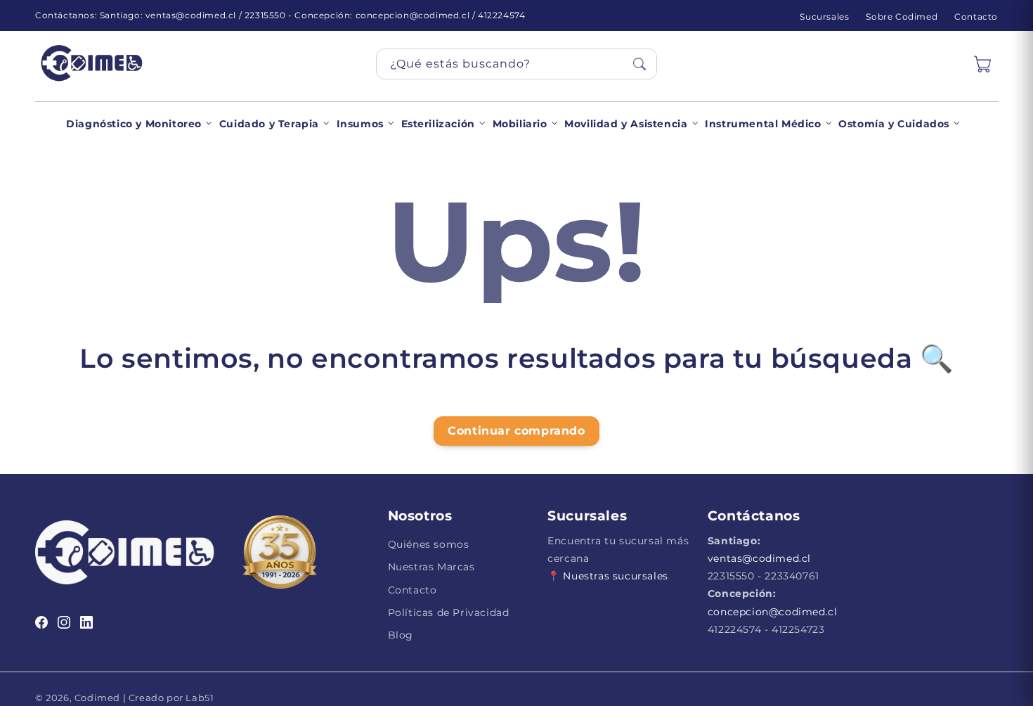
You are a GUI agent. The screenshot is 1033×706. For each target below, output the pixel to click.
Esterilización (438, 123)
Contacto (976, 16)
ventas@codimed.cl (759, 558)
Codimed (97, 697)
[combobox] (516, 64)
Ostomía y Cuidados (893, 123)
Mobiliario (520, 123)
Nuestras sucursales (615, 576)
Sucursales (824, 16)
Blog (400, 635)
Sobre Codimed (901, 16)
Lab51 (198, 697)
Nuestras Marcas (431, 566)
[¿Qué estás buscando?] (639, 64)
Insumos (360, 123)
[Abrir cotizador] (982, 64)
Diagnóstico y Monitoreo (134, 123)
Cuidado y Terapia (269, 123)
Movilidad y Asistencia (625, 123)
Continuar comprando (516, 430)
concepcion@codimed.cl (773, 611)
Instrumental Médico (763, 123)
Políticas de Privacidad (448, 612)
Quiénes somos (428, 544)
